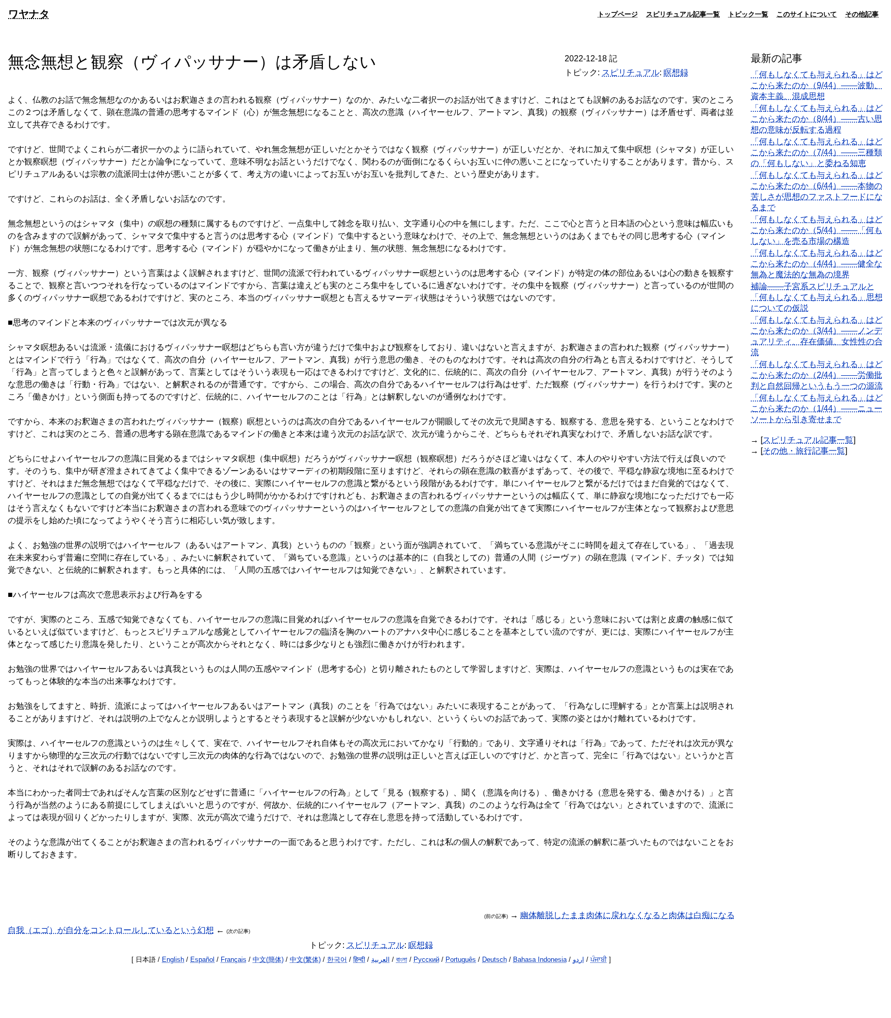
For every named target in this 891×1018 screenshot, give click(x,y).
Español (202, 959)
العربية (380, 959)
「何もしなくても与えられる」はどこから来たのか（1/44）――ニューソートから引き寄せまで (817, 408)
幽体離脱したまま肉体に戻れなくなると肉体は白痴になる (627, 915)
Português (461, 959)
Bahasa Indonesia (540, 959)
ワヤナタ (29, 14)
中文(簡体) (268, 959)
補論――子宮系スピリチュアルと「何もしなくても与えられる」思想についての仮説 (817, 297)
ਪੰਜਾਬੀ (598, 959)
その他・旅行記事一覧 (804, 450)
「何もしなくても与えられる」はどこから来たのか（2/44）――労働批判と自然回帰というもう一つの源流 (817, 375)
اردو (578, 959)
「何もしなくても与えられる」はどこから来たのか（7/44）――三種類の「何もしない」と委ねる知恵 (817, 152)
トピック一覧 (748, 14)
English (173, 959)
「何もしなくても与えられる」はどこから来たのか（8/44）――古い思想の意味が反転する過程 (817, 119)
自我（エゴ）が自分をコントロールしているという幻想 (111, 930)
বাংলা (401, 959)
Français (233, 959)
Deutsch (494, 959)
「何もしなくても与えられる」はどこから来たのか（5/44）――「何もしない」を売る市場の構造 (817, 230)
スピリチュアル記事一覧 (683, 14)
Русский (426, 959)
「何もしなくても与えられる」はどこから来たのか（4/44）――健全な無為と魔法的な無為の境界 (817, 263)
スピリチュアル (630, 72)
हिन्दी (359, 959)
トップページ (618, 14)
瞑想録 (676, 72)
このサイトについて (807, 14)
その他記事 (862, 14)
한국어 (337, 959)
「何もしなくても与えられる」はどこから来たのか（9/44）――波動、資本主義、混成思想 (817, 85)
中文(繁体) (305, 959)
